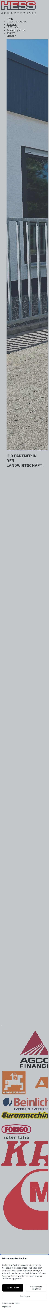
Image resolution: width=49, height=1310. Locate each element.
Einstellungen (24, 1296)
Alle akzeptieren (13, 1288)
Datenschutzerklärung (10, 1303)
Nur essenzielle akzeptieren (36, 1288)
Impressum (6, 1307)
